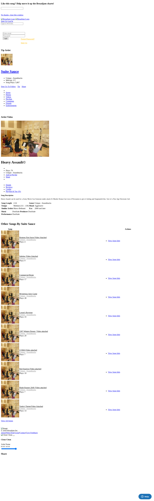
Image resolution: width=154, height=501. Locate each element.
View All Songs (7, 421)
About (3, 433)
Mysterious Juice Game (28, 294)
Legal (17, 433)
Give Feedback (32, 433)
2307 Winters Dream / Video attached (33, 331)
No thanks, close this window (12, 15)
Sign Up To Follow (8, 87)
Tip (18, 87)
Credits (8, 189)
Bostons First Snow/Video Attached (33, 237)
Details (8, 185)
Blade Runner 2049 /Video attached (33, 388)
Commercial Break (26, 275)
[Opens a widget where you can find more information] (145, 497)
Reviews (9, 187)
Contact (23, 433)
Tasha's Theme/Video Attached (31, 406)
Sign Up (24, 43)
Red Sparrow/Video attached (30, 369)
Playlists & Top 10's (13, 191)
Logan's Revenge (26, 313)
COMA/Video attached (28, 350)
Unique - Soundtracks (27, 240)
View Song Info (114, 241)
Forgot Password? (28, 39)
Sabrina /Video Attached (28, 256)
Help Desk (10, 433)
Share (24, 87)
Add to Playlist (11, 175)
